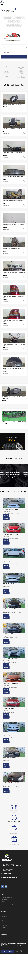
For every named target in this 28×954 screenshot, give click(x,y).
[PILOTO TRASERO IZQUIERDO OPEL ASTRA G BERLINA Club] (14, 314)
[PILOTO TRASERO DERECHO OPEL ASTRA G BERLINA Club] (14, 290)
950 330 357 (7, 10)
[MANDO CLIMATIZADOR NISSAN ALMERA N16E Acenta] (14, 266)
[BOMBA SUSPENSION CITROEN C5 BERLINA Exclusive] (14, 122)
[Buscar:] (12, 11)
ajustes (11, 947)
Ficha (7, 515)
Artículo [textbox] (6, 52)
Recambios (4, 916)
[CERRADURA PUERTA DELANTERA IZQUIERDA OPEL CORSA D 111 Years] (14, 218)
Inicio (3, 914)
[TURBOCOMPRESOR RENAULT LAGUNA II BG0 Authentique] (14, 338)
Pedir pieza (4, 925)
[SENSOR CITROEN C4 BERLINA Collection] (14, 98)
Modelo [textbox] (6, 43)
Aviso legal (4, 899)
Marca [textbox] (5, 38)
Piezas (6, 518)
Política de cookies (6, 901)
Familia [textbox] (6, 47)
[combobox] (14, 38)
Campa (3, 918)
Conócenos (4, 920)
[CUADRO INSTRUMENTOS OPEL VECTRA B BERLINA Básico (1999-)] (14, 170)
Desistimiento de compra (8, 904)
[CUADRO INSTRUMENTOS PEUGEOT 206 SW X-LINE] (14, 362)
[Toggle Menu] (2, 5)
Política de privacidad (7, 897)
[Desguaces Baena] (7, 1)
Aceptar (4, 951)
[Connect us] (2, 886)
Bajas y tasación (6, 923)
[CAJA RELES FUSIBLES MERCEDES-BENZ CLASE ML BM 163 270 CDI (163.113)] (14, 194)
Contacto (4, 927)
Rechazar (10, 951)
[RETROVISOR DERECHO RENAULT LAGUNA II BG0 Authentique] (14, 391)
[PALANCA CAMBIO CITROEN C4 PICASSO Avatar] (14, 146)
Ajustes (16, 951)
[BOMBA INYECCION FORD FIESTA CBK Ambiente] (14, 242)
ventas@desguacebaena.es (10, 877)
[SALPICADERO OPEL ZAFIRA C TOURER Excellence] (14, 416)
